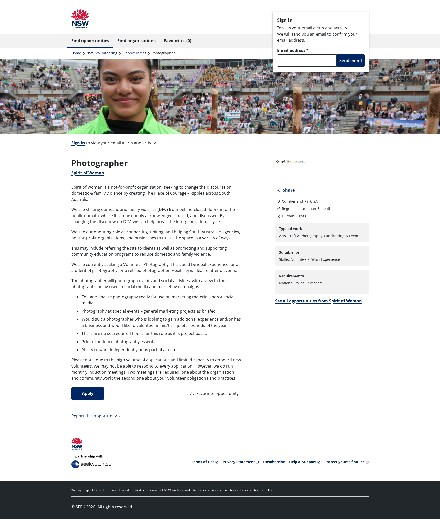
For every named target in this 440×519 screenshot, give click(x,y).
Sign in (78, 143)
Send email (350, 60)
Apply (87, 393)
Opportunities (134, 53)
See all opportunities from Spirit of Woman (318, 301)
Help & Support (302, 461)
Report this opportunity (94, 416)
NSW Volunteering (101, 53)
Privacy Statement (239, 461)
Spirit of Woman (87, 173)
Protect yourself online (344, 461)
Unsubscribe (274, 461)
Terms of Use (202, 461)
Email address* (293, 50)
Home (76, 53)
